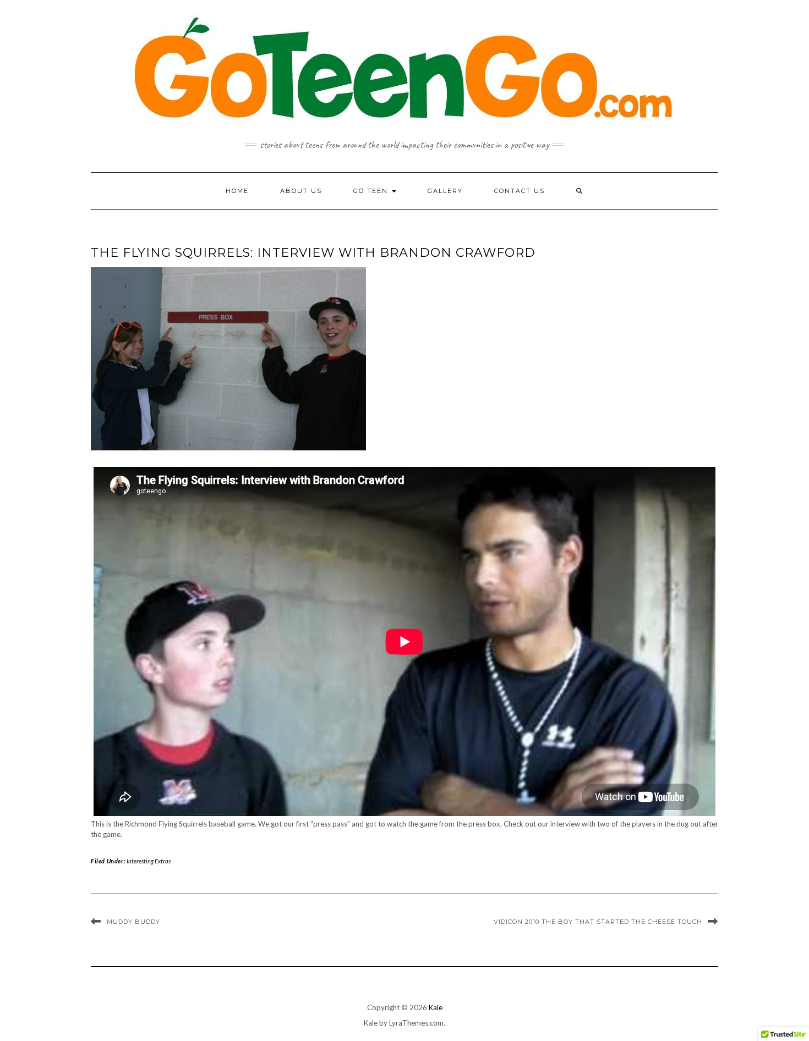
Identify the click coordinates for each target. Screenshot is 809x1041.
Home (237, 191)
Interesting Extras (149, 860)
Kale (435, 1007)
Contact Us (519, 191)
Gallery (445, 191)
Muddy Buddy (133, 922)
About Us (301, 191)
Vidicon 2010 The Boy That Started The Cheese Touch (598, 922)
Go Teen (372, 191)
